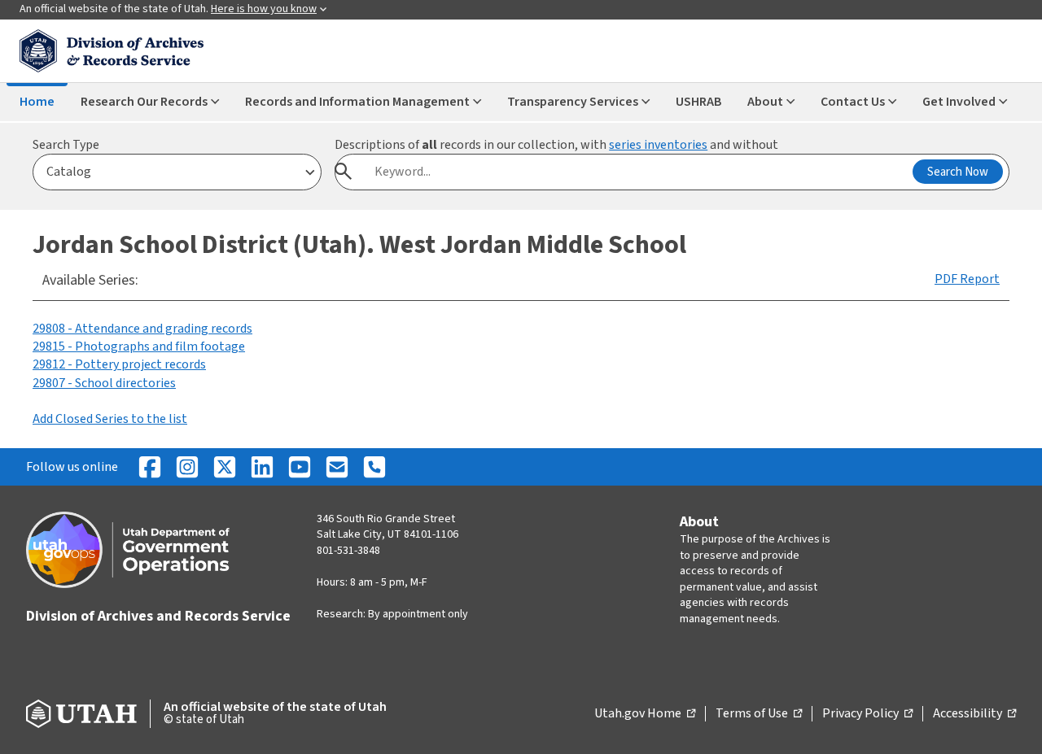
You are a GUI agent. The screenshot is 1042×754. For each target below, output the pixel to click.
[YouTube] (299, 467)
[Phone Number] (374, 467)
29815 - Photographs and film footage (139, 346)
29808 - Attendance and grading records (142, 329)
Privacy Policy (867, 714)
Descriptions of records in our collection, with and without (556, 145)
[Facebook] (150, 467)
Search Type (66, 145)
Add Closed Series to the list (110, 419)
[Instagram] (187, 467)
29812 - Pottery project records (119, 364)
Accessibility (974, 714)
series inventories (658, 145)
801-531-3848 (348, 551)
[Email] (337, 467)
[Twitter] (224, 467)
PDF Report (967, 279)
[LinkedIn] (262, 467)
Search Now (957, 172)
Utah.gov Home (644, 714)
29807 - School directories (104, 383)
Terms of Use (759, 714)
